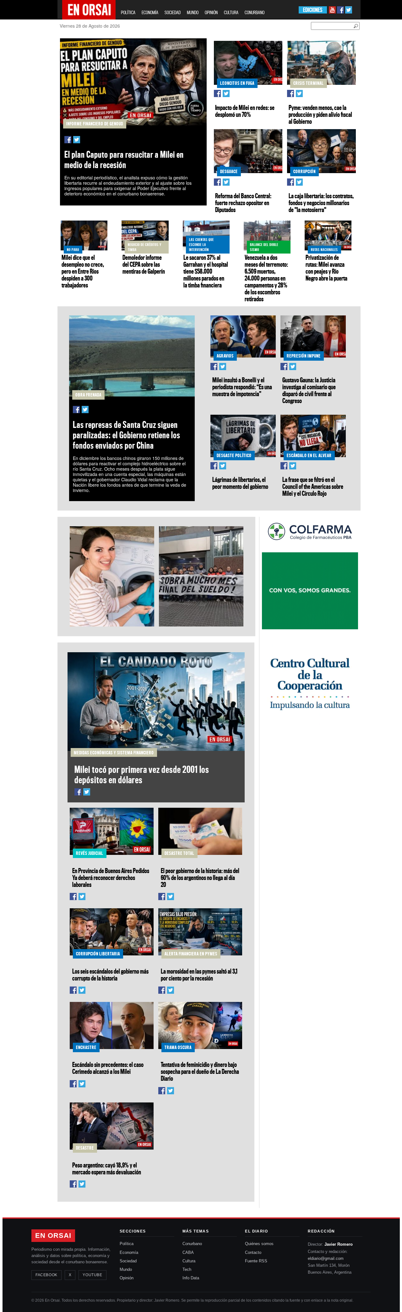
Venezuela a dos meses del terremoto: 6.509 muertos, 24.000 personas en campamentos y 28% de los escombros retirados (266, 278)
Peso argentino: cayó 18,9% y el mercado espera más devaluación (106, 1168)
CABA (188, 1252)
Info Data (190, 1278)
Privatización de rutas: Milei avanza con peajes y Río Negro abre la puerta (326, 268)
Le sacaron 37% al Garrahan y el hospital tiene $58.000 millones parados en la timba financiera (205, 271)
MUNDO (192, 12)
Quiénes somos (259, 1243)
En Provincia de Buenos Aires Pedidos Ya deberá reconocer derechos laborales (110, 877)
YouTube (92, 1275)
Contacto (253, 1252)
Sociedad (128, 1261)
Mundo (126, 1269)
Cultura (188, 1261)
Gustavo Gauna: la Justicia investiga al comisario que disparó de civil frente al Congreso (309, 390)
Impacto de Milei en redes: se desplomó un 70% (244, 111)
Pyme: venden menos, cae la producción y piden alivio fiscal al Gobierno (320, 114)
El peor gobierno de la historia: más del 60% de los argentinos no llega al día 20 (200, 877)
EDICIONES (312, 10)
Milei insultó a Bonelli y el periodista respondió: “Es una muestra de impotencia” (242, 386)
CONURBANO (254, 12)
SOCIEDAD (173, 12)
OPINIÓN (211, 12)
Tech (186, 1269)
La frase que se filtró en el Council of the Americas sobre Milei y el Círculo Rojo (312, 486)
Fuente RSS (256, 1261)
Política (126, 1243)
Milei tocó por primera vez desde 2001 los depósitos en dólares (141, 774)
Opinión (126, 1278)
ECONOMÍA (150, 12)
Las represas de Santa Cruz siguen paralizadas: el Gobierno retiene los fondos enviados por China (126, 435)
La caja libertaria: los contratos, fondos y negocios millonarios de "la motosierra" (321, 202)
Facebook (46, 1275)
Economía (129, 1252)
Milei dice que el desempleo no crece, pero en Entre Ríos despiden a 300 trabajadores (83, 271)
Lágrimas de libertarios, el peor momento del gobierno (240, 483)
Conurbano (192, 1243)
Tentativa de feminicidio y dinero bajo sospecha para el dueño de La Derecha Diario (200, 1071)
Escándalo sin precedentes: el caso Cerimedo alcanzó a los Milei (108, 1068)
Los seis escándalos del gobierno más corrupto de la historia (110, 974)
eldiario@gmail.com (326, 1258)
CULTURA (231, 12)
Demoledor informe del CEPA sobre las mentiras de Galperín (143, 264)
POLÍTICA (128, 12)
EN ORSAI (53, 1235)
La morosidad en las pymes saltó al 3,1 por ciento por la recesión (199, 974)
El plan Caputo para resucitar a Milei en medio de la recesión (124, 159)
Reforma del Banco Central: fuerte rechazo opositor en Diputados (243, 202)
